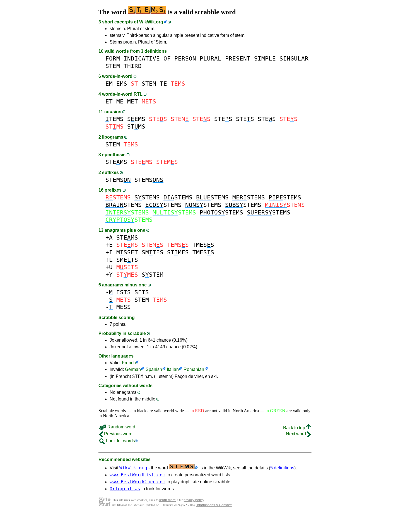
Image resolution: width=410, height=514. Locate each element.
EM (109, 83)
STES (223, 118)
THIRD (133, 65)
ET (109, 101)
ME (120, 101)
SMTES (152, 252)
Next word (296, 433)
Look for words (120, 440)
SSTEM (152, 274)
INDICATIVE (142, 58)
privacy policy (194, 500)
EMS (121, 83)
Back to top (294, 427)
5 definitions (282, 467)
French (129, 362)
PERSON (185, 58)
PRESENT (237, 58)
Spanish (154, 369)
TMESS (203, 244)
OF (167, 58)
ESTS (123, 292)
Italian (173, 369)
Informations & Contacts (214, 505)
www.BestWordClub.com (137, 481)
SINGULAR (293, 58)
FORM (112, 58)
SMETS (127, 259)
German (133, 369)
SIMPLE (265, 58)
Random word (120, 426)
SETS (141, 292)
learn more (167, 500)
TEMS (114, 118)
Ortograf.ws (125, 488)
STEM (112, 65)
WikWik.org (151, 22)
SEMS (136, 118)
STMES (178, 252)
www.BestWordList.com (137, 474)
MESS (123, 306)
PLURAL (210, 58)
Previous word (117, 433)
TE (163, 83)
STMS (136, 126)
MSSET (127, 252)
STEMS (116, 161)
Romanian (194, 369)
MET (132, 101)
